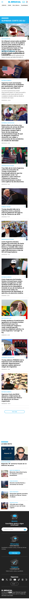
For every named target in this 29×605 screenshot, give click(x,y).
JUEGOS (4, 5)
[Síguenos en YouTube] (15, 579)
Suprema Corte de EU (8, 122)
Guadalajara (24, 5)
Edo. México (16, 5)
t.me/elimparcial (14, 568)
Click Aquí (14, 553)
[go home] (14, 590)
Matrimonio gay (6, 318)
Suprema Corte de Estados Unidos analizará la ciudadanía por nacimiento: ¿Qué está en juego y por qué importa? (13, 85)
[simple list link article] (14, 454)
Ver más (14, 411)
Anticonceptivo (6, 38)
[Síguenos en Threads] (23, 580)
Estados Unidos (6, 80)
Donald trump (6, 206)
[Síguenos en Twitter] (7, 580)
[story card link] (14, 31)
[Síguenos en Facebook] (3, 580)
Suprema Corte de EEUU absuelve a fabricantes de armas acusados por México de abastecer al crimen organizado (12, 397)
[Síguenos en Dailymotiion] (26, 580)
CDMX (9, 5)
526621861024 (14, 545)
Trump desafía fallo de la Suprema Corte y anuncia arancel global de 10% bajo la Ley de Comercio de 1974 (12, 211)
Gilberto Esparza (9, 51)
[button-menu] (2, 2)
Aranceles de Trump (8, 165)
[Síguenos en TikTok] (19, 580)
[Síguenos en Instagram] (11, 580)
